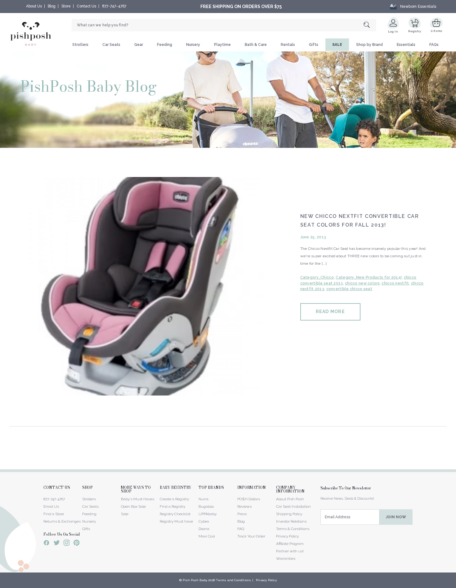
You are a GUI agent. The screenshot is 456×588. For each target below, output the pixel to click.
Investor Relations (291, 521)
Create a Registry (174, 499)
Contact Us (86, 6)
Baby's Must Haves (137, 499)
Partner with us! (290, 551)
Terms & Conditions (292, 529)
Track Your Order (251, 536)
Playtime (222, 44)
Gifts (313, 44)
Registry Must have (176, 521)
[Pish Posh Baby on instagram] (66, 544)
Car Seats (111, 44)
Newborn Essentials (418, 6)
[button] (455, 584)
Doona (204, 529)
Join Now (396, 517)
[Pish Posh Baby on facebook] (46, 544)
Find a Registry (172, 506)
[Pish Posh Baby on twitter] (57, 543)
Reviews (244, 506)
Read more (330, 311)
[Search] (370, 25)
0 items (436, 31)
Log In (393, 31)
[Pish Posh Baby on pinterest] (76, 544)
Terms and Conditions (233, 580)
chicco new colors (362, 283)
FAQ (240, 529)
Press (242, 514)
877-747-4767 (114, 6)
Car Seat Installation (293, 506)
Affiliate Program (290, 544)
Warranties (285, 558)
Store (66, 6)
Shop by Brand (369, 44)
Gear (138, 44)
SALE (337, 44)
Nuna (203, 499)
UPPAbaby (208, 514)
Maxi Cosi (207, 536)
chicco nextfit (395, 283)
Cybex (204, 521)
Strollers (80, 44)
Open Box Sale (133, 506)
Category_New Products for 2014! (369, 277)
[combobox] (224, 25)
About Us (34, 6)
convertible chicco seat (349, 289)
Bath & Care (256, 44)
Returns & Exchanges (62, 521)
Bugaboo (206, 506)
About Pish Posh (290, 499)
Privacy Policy (287, 536)
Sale (124, 514)
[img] (146, 286)
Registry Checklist (175, 514)
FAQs (434, 44)
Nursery (193, 44)
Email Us (51, 506)
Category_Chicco (317, 277)
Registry (414, 31)
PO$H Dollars (248, 499)
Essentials (406, 44)
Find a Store (53, 514)
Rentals (288, 44)
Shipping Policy (289, 514)
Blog (52, 6)
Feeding (164, 44)
